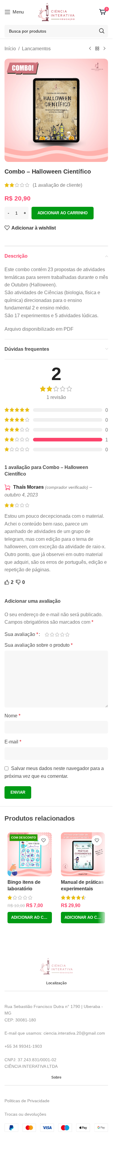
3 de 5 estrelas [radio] (57, 634)
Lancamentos (36, 48)
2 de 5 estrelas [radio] (52, 634)
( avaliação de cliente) (57, 185)
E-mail (12, 741)
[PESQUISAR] (101, 31)
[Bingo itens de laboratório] (30, 854)
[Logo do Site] (56, 11)
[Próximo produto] (104, 48)
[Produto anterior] (90, 48)
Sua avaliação (21, 634)
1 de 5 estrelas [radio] (47, 634)
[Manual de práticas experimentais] (83, 854)
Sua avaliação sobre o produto (38, 645)
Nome (12, 715)
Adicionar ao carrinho (63, 213)
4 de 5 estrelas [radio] (62, 634)
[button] (30, 917)
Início (10, 48)
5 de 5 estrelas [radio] (67, 634)
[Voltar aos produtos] (97, 48)
